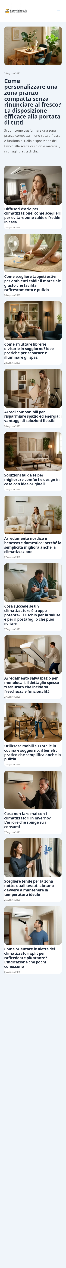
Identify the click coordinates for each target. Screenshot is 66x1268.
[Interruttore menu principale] (58, 11)
